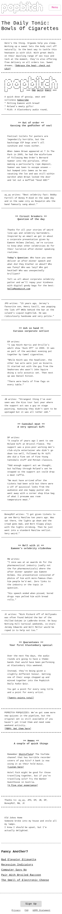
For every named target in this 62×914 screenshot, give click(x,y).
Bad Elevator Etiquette (18, 859)
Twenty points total (21, 698)
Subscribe (23, 100)
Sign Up (31, 903)
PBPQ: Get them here (18, 728)
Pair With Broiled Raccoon (21, 875)
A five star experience (23, 785)
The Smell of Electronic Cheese (25, 880)
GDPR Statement (41, 910)
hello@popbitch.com (18, 289)
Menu (55, 7)
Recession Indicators (17, 864)
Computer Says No (14, 869)
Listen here (16, 767)
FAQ (26, 910)
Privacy (16, 910)
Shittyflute (26, 754)
